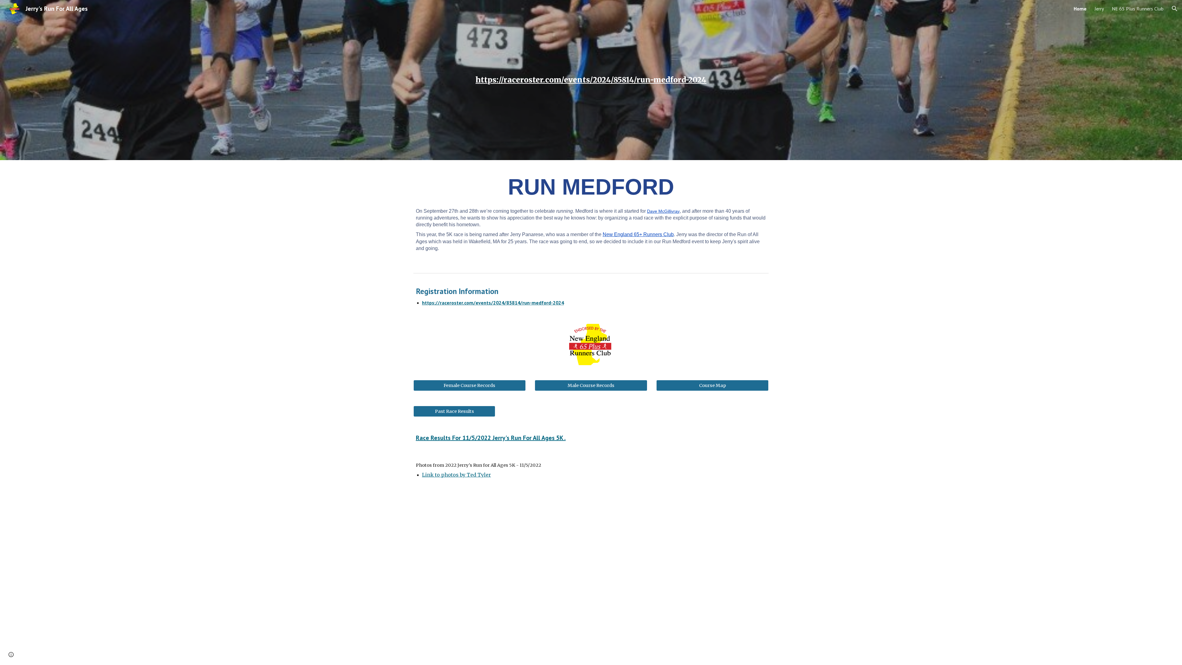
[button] (1174, 8)
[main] (591, 80)
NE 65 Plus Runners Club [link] (1138, 9)
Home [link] (1080, 9)
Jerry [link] (1099, 9)
